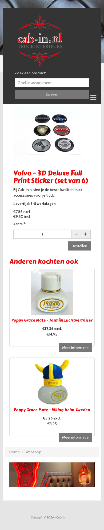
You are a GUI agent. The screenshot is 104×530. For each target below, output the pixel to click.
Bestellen (79, 246)
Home (14, 452)
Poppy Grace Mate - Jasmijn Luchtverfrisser (52, 320)
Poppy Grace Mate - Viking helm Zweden (52, 410)
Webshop (33, 452)
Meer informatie (75, 347)
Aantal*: (19, 224)
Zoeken (52, 94)
